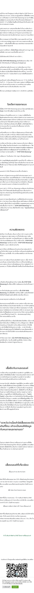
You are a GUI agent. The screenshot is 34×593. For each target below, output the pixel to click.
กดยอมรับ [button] (15, 587)
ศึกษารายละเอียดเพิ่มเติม (15, 583)
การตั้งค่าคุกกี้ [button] (6, 587)
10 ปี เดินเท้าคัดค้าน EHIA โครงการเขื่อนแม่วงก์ (17, 535)
